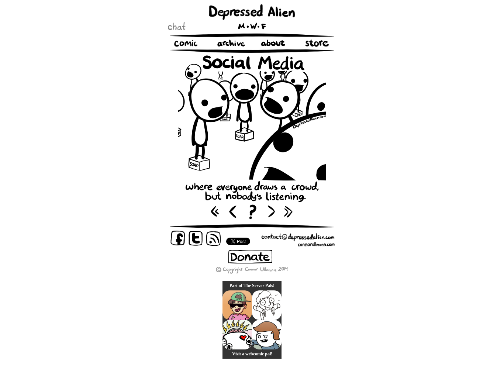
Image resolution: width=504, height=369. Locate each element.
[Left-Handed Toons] (267, 305)
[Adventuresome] (237, 305)
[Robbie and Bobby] (237, 334)
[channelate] (267, 334)
